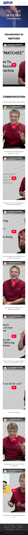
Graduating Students (10, 529)
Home (5, 525)
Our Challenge (12, 525)
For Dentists (20, 527)
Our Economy (19, 525)
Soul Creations (21, 533)
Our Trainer (13, 527)
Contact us (18, 529)
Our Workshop (6, 527)
